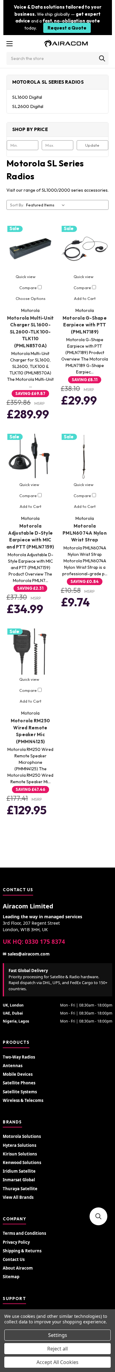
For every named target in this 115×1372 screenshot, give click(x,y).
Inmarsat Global (19, 1180)
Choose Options (30, 298)
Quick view (26, 276)
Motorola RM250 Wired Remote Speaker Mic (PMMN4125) (30, 731)
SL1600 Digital (27, 97)
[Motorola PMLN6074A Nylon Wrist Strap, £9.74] (85, 457)
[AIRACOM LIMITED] (66, 43)
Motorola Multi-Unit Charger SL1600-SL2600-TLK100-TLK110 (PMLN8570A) (30, 332)
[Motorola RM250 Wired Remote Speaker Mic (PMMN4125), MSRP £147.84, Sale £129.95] (30, 651)
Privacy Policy (16, 1242)
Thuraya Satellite (20, 1188)
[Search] (102, 58)
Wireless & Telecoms (23, 1100)
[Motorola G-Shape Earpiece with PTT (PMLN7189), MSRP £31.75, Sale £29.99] (85, 249)
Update (92, 145)
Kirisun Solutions (20, 1154)
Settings (57, 1335)
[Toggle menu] (9, 43)
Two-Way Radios (19, 1057)
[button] (98, 1216)
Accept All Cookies (57, 1362)
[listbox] (46, 204)
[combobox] (57, 58)
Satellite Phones (19, 1083)
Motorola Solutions (22, 1136)
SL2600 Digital (27, 106)
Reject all (57, 1348)
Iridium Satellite (19, 1171)
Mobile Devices (18, 1074)
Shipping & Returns (22, 1251)
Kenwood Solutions (22, 1162)
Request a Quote (67, 28)
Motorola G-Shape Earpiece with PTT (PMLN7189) (85, 325)
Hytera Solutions (19, 1145)
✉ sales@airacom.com (26, 954)
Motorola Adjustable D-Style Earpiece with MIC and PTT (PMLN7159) (30, 536)
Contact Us (14, 1259)
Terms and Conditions (24, 1233)
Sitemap (11, 1276)
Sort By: (17, 204)
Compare (28, 287)
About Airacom (18, 1268)
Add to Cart (85, 298)
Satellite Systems (20, 1092)
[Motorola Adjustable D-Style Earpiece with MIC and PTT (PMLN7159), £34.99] (30, 457)
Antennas (12, 1065)
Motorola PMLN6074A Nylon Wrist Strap (85, 533)
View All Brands (18, 1197)
